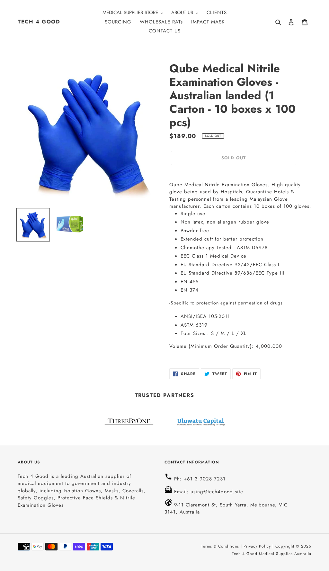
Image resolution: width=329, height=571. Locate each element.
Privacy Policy (257, 546)
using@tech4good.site (216, 491)
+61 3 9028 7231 (205, 478)
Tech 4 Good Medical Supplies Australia (271, 554)
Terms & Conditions (221, 546)
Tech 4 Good (39, 22)
